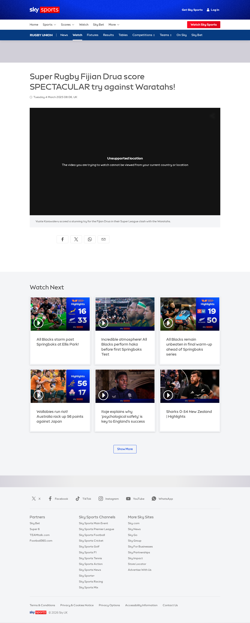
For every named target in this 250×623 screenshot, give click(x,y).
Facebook (61, 498)
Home (34, 24)
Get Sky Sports (192, 9)
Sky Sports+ (87, 575)
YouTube (138, 498)
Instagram (112, 498)
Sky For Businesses (140, 546)
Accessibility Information (141, 605)
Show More (125, 448)
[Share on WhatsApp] (90, 239)
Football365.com (41, 540)
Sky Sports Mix (88, 587)
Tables (123, 34)
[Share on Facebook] (62, 239)
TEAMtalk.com (40, 535)
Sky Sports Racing (91, 581)
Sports (48, 24)
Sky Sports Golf (89, 546)
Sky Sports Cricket (91, 540)
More (112, 24)
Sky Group (134, 540)
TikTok (86, 498)
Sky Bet (98, 24)
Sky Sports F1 (87, 552)
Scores (66, 24)
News (64, 34)
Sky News (134, 529)
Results (108, 34)
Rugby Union (41, 35)
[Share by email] (103, 239)
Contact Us (170, 605)
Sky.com (133, 523)
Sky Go (132, 535)
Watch (83, 24)
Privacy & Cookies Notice (77, 605)
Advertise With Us (139, 569)
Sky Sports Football (92, 535)
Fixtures (92, 34)
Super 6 (35, 529)
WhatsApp (166, 498)
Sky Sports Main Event (93, 523)
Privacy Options (109, 605)
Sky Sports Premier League (96, 529)
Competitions (142, 34)
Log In (215, 9)
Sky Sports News (90, 569)
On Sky (182, 34)
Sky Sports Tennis (90, 558)
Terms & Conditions (42, 605)
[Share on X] (76, 239)
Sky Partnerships (139, 552)
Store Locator (137, 564)
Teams (165, 34)
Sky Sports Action (91, 564)
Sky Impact (135, 558)
